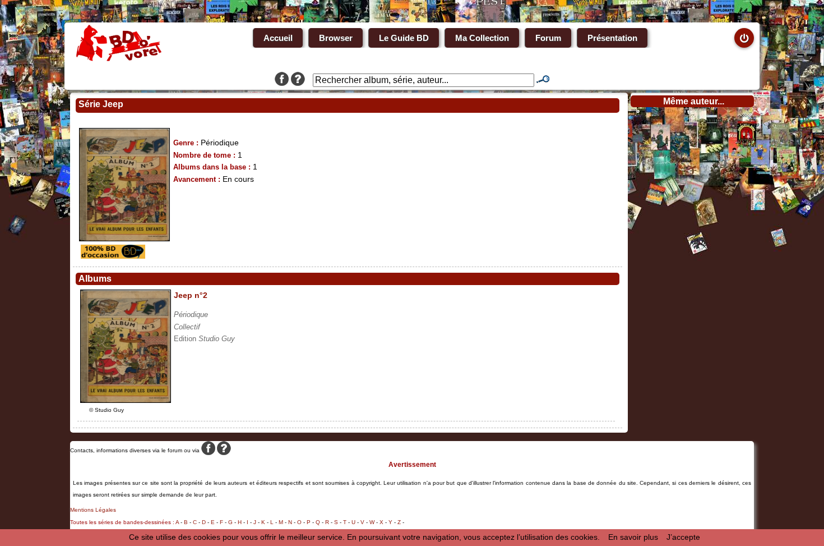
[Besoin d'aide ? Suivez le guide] (298, 80)
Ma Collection (482, 38)
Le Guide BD (404, 38)
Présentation (612, 38)
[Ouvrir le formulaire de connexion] (744, 38)
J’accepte (683, 537)
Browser (336, 38)
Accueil (278, 38)
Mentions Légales (93, 510)
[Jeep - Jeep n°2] (125, 400)
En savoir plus (633, 537)
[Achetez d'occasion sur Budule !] (111, 255)
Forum (548, 38)
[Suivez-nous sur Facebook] (282, 80)
